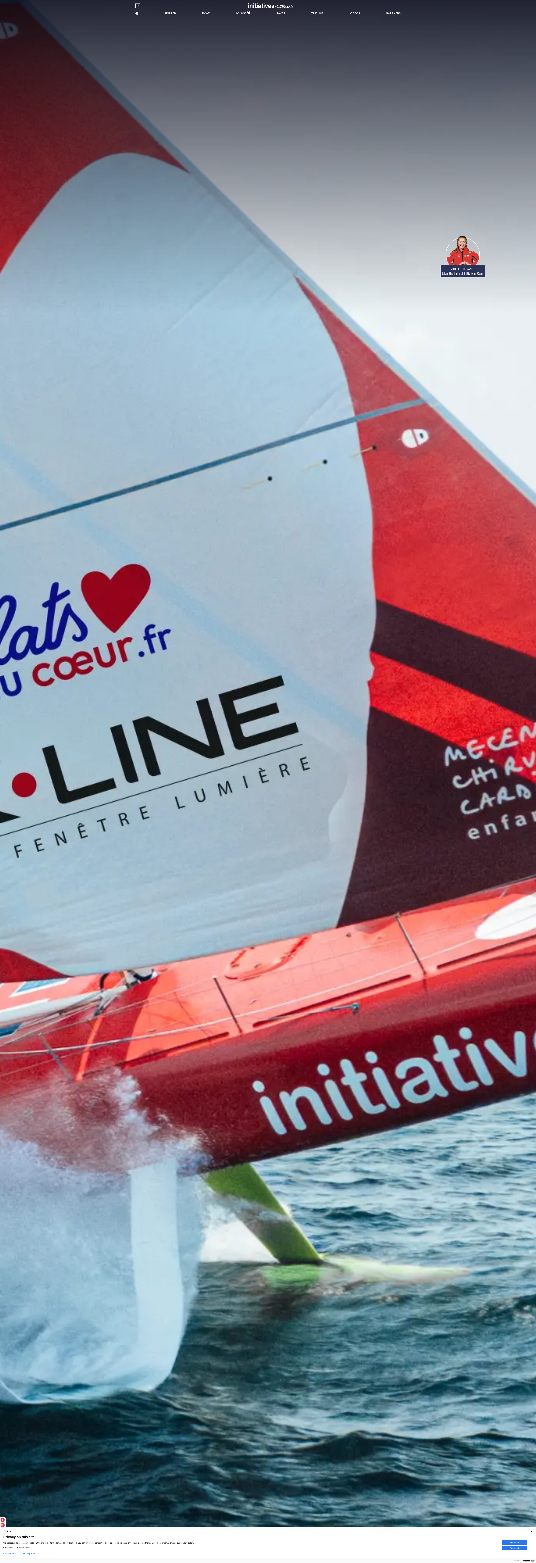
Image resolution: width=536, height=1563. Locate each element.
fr (138, 6)
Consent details (10, 1554)
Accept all (514, 1542)
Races (280, 13)
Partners (393, 13)
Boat (206, 13)
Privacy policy (28, 1554)
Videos (355, 13)
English (7, 1531)
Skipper (170, 13)
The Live (317, 13)
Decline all (514, 1548)
